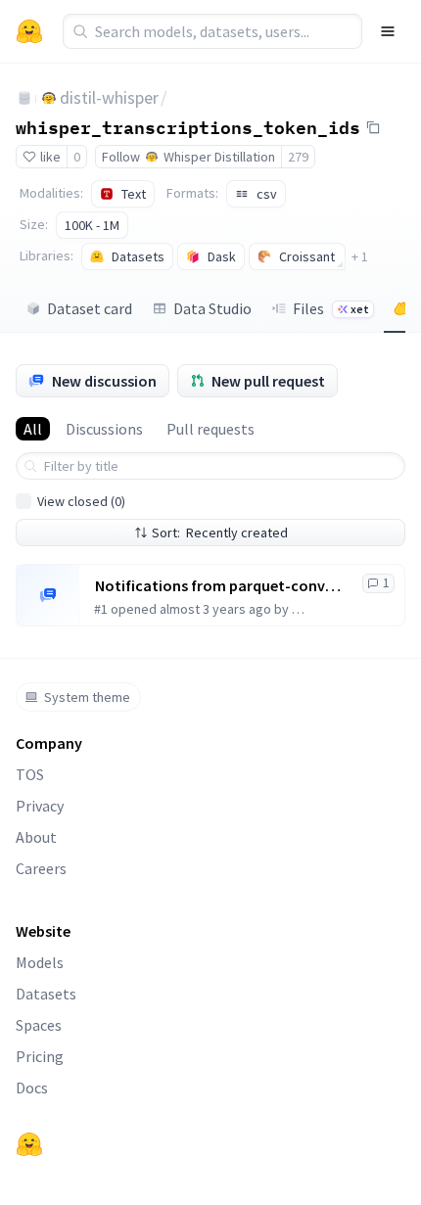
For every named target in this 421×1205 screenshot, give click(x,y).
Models (40, 962)
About (36, 837)
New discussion (104, 381)
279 (298, 156)
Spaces (39, 1025)
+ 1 (359, 256)
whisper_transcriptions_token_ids (188, 126)
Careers (41, 868)
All (32, 429)
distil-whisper (109, 97)
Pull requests (210, 429)
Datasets (46, 993)
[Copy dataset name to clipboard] (373, 127)
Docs (32, 1087)
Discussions (104, 429)
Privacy (40, 805)
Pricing (40, 1056)
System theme (87, 697)
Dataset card (89, 308)
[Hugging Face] (29, 1144)
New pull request (268, 381)
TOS (30, 774)
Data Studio (212, 308)
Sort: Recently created (220, 532)
